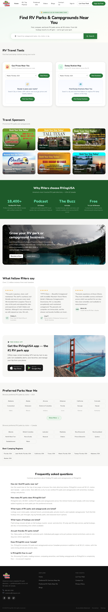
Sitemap (103, 608)
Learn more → (32, 256)
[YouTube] (9, 598)
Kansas (80, 411)
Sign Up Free (98, 4)
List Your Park (84, 4)
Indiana (45, 411)
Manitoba (63, 432)
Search (91, 36)
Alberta (10, 432)
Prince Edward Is (80, 437)
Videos (45, 4)
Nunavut (45, 437)
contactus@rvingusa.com (12, 593)
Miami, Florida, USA (65, 454)
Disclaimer (95, 608)
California (80, 401)
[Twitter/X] (13, 598)
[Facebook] (4, 598)
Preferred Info (36, 3)
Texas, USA (51, 454)
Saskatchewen (10, 441)
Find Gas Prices (27, 99)
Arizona (45, 401)
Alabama (11, 401)
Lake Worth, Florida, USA (23, 454)
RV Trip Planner (24, 3)
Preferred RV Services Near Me (49, 580)
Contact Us (61, 3)
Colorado (97, 401)
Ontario (62, 437)
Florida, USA (8, 454)
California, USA (39, 454)
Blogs (53, 4)
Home (16, 4)
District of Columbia (45, 406)
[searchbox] (49, 36)
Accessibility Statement (83, 608)
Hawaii (97, 406)
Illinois (28, 411)
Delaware (28, 406)
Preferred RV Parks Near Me (48, 584)
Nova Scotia (28, 437)
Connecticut (10, 406)
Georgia (79, 406)
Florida (62, 406)
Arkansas (63, 401)
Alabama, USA (95, 454)
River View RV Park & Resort (18, 318)
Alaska (28, 401)
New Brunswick (80, 432)
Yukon (28, 441)
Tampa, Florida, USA (80, 454)
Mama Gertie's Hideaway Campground (55, 318)
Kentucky (97, 411)
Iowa (62, 411)
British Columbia (28, 432)
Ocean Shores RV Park (87, 310)
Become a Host (16, 256)
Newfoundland (97, 432)
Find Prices (44, 76)
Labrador (45, 432)
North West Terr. (10, 437)
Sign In (72, 4)
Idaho (11, 411)
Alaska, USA (7, 458)
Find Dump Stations (80, 99)
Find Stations (96, 76)
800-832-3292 (9, 590)
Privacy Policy (80, 584)
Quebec (97, 437)
